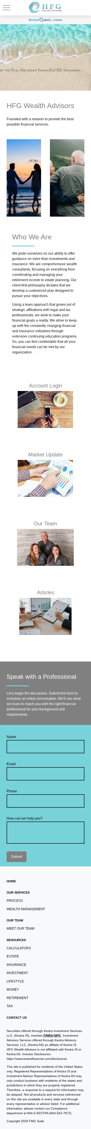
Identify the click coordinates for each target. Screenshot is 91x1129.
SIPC (57, 1035)
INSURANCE (16, 965)
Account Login (45, 386)
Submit (16, 856)
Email (11, 764)
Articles (45, 592)
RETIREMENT (17, 998)
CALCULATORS (19, 948)
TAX (10, 1006)
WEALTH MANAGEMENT (26, 909)
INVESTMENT (17, 973)
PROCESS (15, 900)
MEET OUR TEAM (20, 928)
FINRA (48, 1035)
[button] (11, 881)
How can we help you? (24, 818)
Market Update (45, 455)
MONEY (13, 989)
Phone (12, 791)
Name (11, 737)
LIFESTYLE (15, 981)
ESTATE (13, 956)
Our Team (45, 523)
